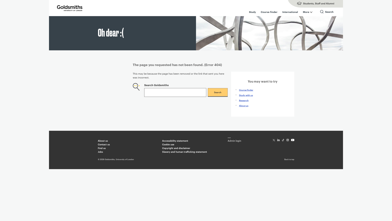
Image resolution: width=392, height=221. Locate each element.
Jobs (100, 151)
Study (252, 12)
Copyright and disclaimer (176, 148)
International (290, 12)
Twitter (274, 140)
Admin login (234, 140)
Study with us (246, 95)
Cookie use (168, 144)
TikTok (283, 140)
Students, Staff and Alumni (312, 4)
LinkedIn (278, 140)
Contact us (104, 144)
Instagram (287, 140)
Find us (102, 148)
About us (243, 105)
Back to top (289, 159)
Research (244, 100)
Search (327, 14)
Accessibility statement (175, 140)
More (306, 12)
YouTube (292, 140)
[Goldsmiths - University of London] (70, 8)
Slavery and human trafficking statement (184, 151)
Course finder (269, 12)
